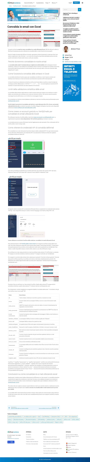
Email (39, 416)
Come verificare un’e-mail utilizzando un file (25, 107)
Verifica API (59, 419)
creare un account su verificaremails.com (43, 117)
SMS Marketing (41, 419)
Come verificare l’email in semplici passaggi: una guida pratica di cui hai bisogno (70, 41)
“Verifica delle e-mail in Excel (28, 243)
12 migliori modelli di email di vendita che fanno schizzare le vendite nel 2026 (71, 30)
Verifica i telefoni (75, 419)
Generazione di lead (55, 416)
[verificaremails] (14, 432)
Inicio (10, 6)
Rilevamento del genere (19, 419)
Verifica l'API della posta (25, 422)
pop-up (9, 419)
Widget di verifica (59, 422)
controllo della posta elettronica (15, 416)
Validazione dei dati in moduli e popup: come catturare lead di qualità (71, 19)
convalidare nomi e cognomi (30, 416)
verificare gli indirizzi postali (47, 422)
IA (62, 416)
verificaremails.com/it (13, 101)
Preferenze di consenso (13, 438)
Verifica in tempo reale (13, 422)
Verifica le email (17, 6)
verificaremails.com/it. (13, 382)
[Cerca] (79, 9)
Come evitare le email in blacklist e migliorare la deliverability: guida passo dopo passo (72, 36)
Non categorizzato (73, 416)
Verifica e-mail (77, 61)
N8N (66, 416)
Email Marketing (45, 416)
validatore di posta (51, 419)
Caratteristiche (40, 3)
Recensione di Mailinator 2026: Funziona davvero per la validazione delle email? (71, 24)
